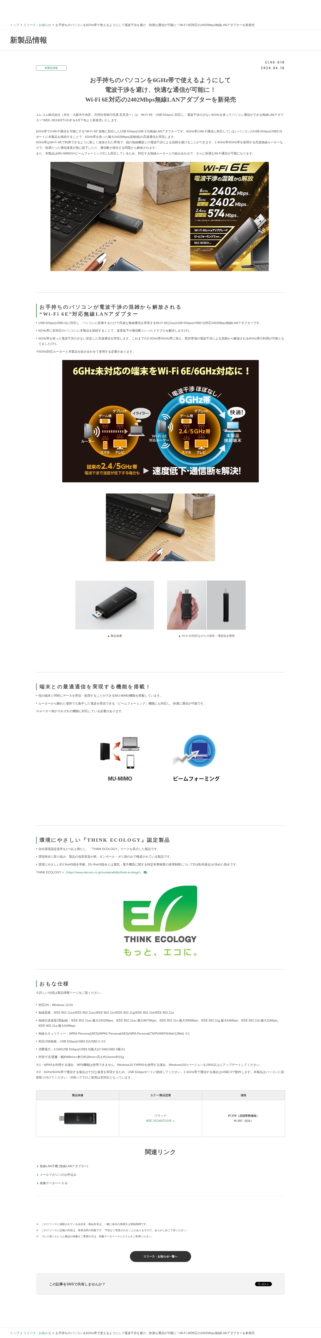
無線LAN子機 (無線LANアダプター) (64, 1166)
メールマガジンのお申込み (58, 1174)
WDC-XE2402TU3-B (158, 1120)
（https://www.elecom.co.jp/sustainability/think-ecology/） (103, 872)
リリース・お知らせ (37, 25)
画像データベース (52, 1183)
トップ (14, 25)
